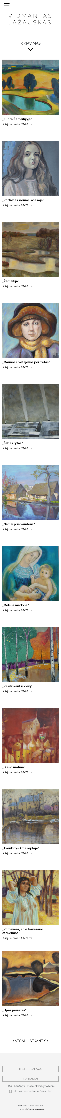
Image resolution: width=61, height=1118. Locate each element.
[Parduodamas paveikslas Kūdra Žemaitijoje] (30, 87)
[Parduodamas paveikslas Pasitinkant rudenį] (30, 654)
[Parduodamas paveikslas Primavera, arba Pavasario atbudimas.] (30, 897)
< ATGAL (19, 1041)
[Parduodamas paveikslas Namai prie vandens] (30, 492)
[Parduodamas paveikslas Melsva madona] (30, 573)
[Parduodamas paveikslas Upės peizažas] (30, 978)
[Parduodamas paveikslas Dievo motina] (30, 735)
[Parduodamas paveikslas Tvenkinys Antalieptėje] (30, 816)
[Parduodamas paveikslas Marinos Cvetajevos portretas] (30, 330)
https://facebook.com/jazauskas (32, 1091)
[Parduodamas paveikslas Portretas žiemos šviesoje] (30, 168)
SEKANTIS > (39, 1041)
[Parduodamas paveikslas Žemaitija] (30, 249)
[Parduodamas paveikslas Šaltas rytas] (30, 411)
